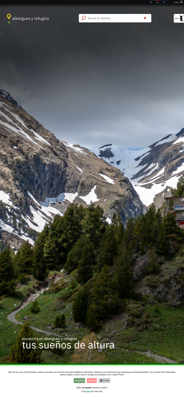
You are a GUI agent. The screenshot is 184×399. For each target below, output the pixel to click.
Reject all (92, 380)
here (88, 391)
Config (106, 380)
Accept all (79, 380)
